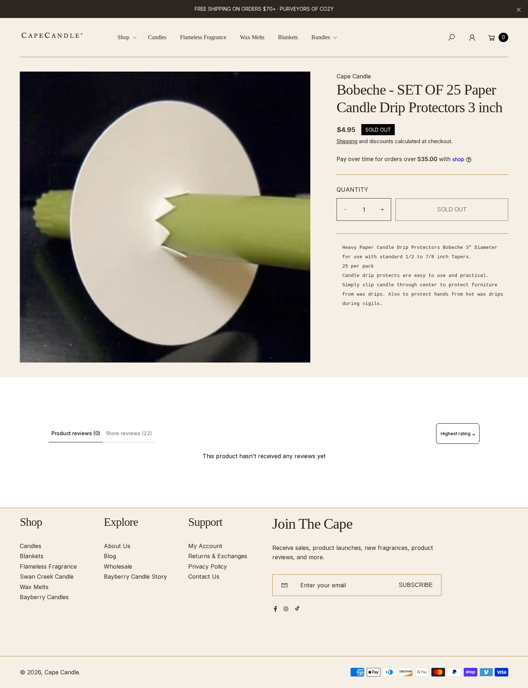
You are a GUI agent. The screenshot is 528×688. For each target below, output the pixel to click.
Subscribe (416, 585)
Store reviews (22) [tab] (129, 433)
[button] (129, 38)
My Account (205, 546)
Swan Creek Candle (47, 576)
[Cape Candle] (52, 35)
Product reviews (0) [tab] (75, 433)
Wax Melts (34, 587)
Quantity (352, 189)
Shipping (347, 141)
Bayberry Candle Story (135, 576)
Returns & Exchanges (217, 556)
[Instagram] (286, 609)
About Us (117, 546)
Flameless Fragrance (48, 566)
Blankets (31, 556)
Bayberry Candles (44, 597)
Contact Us (203, 576)
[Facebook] (275, 609)
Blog (110, 556)
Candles (30, 546)
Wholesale (118, 566)
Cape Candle (62, 672)
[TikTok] (297, 608)
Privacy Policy (207, 566)
